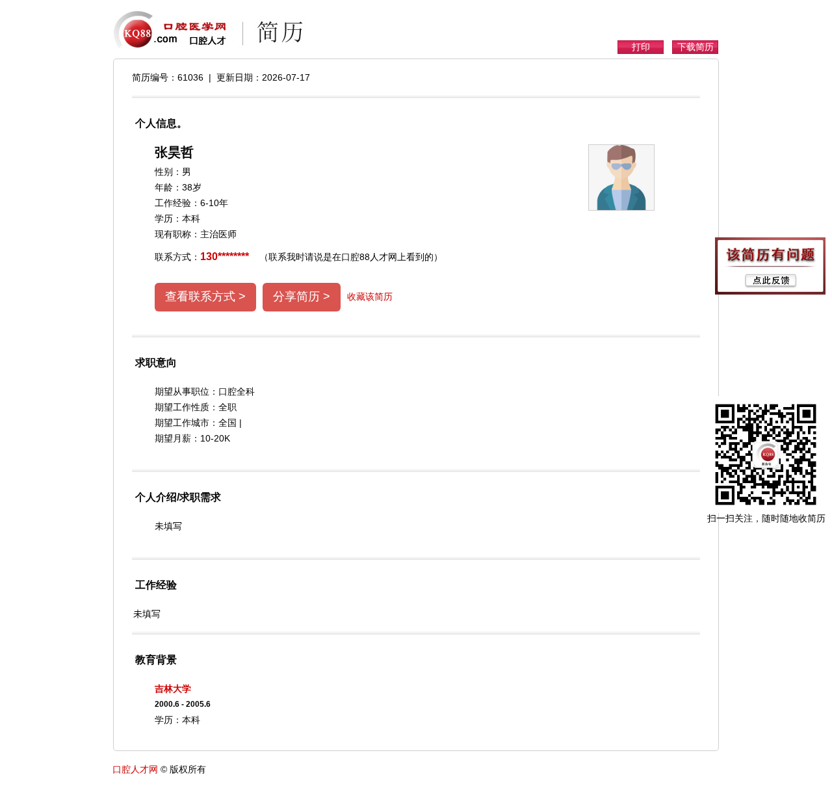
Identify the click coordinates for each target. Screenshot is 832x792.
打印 (641, 47)
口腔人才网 (135, 769)
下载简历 (695, 47)
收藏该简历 (370, 296)
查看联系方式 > (205, 296)
